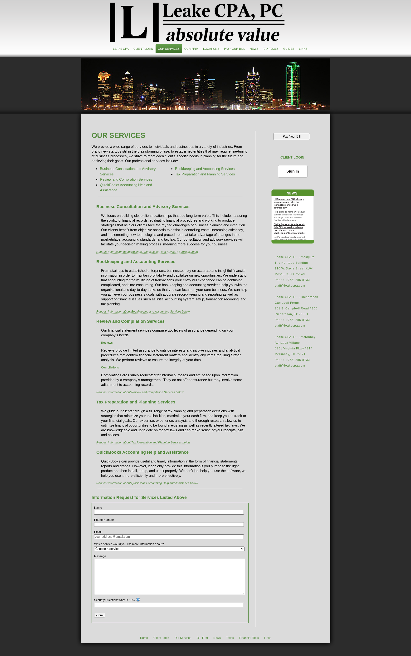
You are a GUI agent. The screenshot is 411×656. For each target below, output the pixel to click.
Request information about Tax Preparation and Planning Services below (143, 442)
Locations (211, 48)
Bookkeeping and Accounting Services (205, 169)
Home (144, 638)
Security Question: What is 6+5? (114, 600)
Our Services (169, 48)
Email (98, 532)
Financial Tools (249, 638)
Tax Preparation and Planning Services (205, 174)
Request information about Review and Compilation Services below (140, 392)
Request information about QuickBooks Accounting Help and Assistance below (147, 483)
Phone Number (104, 520)
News (254, 48)
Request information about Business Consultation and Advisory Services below (147, 251)
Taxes (230, 638)
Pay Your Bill (234, 48)
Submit (99, 615)
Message (100, 556)
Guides (288, 48)
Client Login (143, 48)
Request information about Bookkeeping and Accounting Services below (143, 311)
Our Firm (191, 48)
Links (303, 48)
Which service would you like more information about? (129, 544)
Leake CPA (121, 48)
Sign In (292, 171)
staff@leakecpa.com (290, 285)
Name (98, 507)
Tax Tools (271, 48)
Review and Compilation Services (126, 179)
